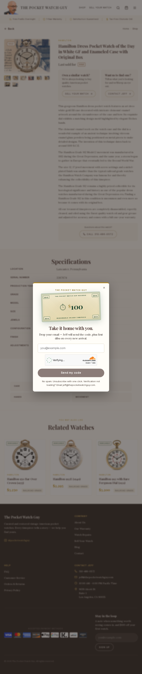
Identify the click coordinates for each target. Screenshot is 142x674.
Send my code (71, 372)
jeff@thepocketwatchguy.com (79, 385)
